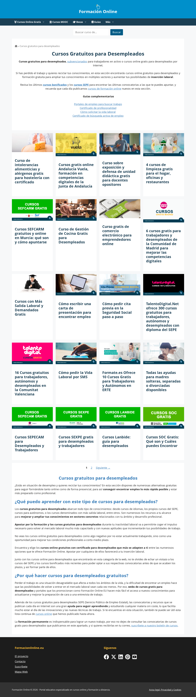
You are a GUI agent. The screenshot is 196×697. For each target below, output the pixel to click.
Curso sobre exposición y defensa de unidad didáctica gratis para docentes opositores (118, 173)
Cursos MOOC (60, 22)
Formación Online (98, 11)
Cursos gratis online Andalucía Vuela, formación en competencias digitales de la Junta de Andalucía (76, 175)
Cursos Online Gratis (29, 22)
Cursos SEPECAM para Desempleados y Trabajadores (29, 443)
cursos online (44, 614)
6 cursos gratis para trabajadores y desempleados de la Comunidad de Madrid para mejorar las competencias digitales (163, 245)
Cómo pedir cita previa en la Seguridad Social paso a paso (117, 310)
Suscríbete (21, 666)
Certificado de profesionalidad (98, 108)
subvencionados (77, 61)
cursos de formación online (104, 88)
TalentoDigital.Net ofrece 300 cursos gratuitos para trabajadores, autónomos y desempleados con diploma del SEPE (162, 316)
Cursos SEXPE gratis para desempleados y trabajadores (76, 441)
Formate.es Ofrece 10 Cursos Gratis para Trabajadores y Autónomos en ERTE (118, 381)
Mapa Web (21, 671)
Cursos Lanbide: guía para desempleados (116, 441)
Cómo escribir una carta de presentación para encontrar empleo (75, 310)
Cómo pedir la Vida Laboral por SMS (75, 374)
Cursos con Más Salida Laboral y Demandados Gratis (29, 308)
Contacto (20, 661)
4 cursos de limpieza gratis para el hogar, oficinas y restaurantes (159, 173)
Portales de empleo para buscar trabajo (98, 104)
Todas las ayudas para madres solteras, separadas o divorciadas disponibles (163, 381)
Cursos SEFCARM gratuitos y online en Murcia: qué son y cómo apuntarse (32, 235)
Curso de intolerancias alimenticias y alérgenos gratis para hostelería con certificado (32, 171)
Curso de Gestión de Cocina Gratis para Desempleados (74, 235)
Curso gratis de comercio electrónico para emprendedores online (117, 235)
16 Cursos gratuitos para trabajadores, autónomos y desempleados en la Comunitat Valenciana (32, 383)
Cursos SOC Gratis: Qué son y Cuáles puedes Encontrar (162, 441)
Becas (79, 22)
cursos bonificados (55, 84)
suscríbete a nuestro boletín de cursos (154, 625)
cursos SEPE (81, 84)
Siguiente (103, 467)
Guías (97, 22)
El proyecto (21, 656)
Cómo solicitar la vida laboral (98, 112)
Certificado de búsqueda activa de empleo (98, 115)
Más (108, 22)
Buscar (116, 32)
